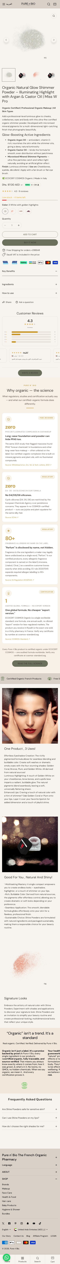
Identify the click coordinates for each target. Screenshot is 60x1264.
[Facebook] (9, 1223)
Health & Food (9, 1197)
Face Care (7, 1192)
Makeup (6, 1188)
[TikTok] (40, 1223)
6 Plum (29, 211)
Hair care (6, 1201)
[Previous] (6, 40)
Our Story (6, 1236)
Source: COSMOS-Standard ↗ (17, 639)
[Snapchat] (28, 1223)
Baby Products (9, 1205)
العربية (9, 4)
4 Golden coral (13, 211)
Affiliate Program (40, 1236)
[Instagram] (22, 1223)
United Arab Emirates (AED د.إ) (31, 1229)
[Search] (49, 4)
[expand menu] (3, 4)
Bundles (6, 1213)
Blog (28, 1236)
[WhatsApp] (6, 1257)
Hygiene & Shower (11, 1209)
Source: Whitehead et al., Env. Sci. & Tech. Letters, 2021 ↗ (28, 465)
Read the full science (30, 663)
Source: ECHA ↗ (11, 517)
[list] (30, 39)
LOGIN (53, 1236)
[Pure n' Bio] (28, 4)
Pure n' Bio (14, 1248)
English (5, 1229)
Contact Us (19, 1236)
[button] (55, 4)
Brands (5, 1184)
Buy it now (30, 242)
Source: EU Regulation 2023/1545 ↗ (19, 580)
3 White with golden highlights (5, 211)
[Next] (54, 40)
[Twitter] (3, 1223)
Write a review (30, 373)
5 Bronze (21, 211)
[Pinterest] (15, 1223)
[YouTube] (34, 1223)
